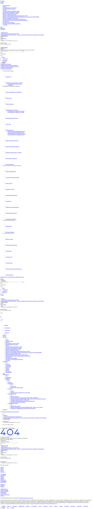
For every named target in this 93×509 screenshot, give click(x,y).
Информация (3, 482)
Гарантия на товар (4, 491)
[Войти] (1, 314)
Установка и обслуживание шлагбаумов (11, 23)
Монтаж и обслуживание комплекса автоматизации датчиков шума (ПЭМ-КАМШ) (21, 16)
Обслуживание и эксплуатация (10, 7)
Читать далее (85, 501)
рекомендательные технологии (26, 497)
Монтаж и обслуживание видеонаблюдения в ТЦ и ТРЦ (15, 15)
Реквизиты (3, 484)
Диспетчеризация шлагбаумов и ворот (11, 11)
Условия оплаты (4, 489)
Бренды (2, 469)
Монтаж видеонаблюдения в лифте (10, 13)
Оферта (2, 495)
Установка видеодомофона (9, 22)
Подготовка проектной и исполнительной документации (15, 20)
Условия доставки (4, 490)
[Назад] (7, 338)
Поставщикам (4, 481)
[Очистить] (23, 51)
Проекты (2, 485)
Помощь (2, 486)
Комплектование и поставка (9, 8)
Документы (3, 479)
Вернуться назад (4, 439)
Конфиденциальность (5, 494)
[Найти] (5, 54)
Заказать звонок (4, 36)
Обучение (5, 24)
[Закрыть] (1, 320)
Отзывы (2, 477)
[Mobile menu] (2, 293)
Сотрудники (3, 475)
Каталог (2, 467)
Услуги (2, 470)
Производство (6, 21)
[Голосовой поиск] (2, 54)
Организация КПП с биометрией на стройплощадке (14, 19)
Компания (3, 471)
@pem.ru (4, 38)
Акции (2, 468)
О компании (3, 474)
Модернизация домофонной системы (11, 12)
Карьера (2, 478)
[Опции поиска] (1, 52)
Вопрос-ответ (3, 492)
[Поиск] (2, 313)
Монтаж (5, 6)
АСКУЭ (5, 10)
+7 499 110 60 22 (4, 32)
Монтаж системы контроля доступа (10, 18)
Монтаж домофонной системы (9, 14)
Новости (2, 476)
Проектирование (6, 5)
